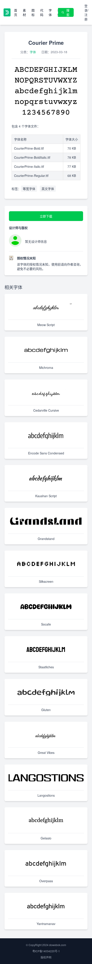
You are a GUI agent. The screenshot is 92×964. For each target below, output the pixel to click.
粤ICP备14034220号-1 (46, 951)
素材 (24, 12)
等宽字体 (29, 188)
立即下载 (46, 216)
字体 (50, 12)
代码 (41, 12)
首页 (15, 12)
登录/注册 (86, 12)
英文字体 (48, 188)
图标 (33, 12)
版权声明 (46, 957)
